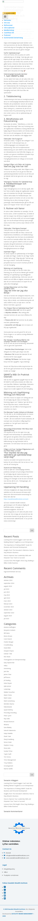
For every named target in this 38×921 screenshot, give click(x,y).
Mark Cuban (7, 698)
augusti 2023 (8, 616)
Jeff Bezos (7, 677)
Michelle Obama (9, 704)
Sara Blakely (7, 727)
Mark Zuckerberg (9, 701)
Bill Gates (7, 633)
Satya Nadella (8, 733)
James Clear (7, 674)
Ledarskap (7, 689)
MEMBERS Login (9, 13)
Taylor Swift (7, 754)
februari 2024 (8, 604)
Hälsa (5, 665)
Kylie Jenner (7, 686)
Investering (7, 668)
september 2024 (9, 583)
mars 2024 (7, 601)
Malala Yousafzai (9, 692)
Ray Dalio (7, 719)
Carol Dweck (8, 639)
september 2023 (9, 613)
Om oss (7, 23)
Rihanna (6, 724)
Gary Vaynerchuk (9, 663)
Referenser (8, 25)
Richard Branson (9, 721)
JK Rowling (7, 680)
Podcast (7, 35)
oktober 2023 (8, 610)
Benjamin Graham (9, 630)
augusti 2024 (8, 586)
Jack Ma (6, 671)
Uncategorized (8, 766)
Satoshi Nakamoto (10, 730)
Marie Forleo (8, 695)
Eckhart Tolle (8, 654)
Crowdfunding (8, 645)
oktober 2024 (8, 580)
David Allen (7, 648)
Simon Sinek (7, 742)
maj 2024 (7, 595)
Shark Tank (7, 736)
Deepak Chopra (9, 651)
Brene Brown (8, 636)
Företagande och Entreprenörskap (14, 660)
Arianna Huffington (10, 627)
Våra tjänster (9, 28)
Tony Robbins (8, 763)
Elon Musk (7, 657)
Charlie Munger (8, 642)
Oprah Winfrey (8, 710)
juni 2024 (7, 592)
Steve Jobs (7, 748)
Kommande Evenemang (13, 38)
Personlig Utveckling (10, 713)
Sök (32, 530)
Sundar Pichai (8, 751)
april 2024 (7, 598)
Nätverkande (8, 707)
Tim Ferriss (7, 757)
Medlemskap (9, 30)
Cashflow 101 (9, 33)
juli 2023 (6, 618)
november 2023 (9, 607)
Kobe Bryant (8, 683)
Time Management (10, 760)
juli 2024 (6, 589)
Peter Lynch (7, 716)
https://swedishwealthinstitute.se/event (16, 499)
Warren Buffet (8, 769)
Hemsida (7, 20)
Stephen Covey (8, 745)
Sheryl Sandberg (9, 739)
